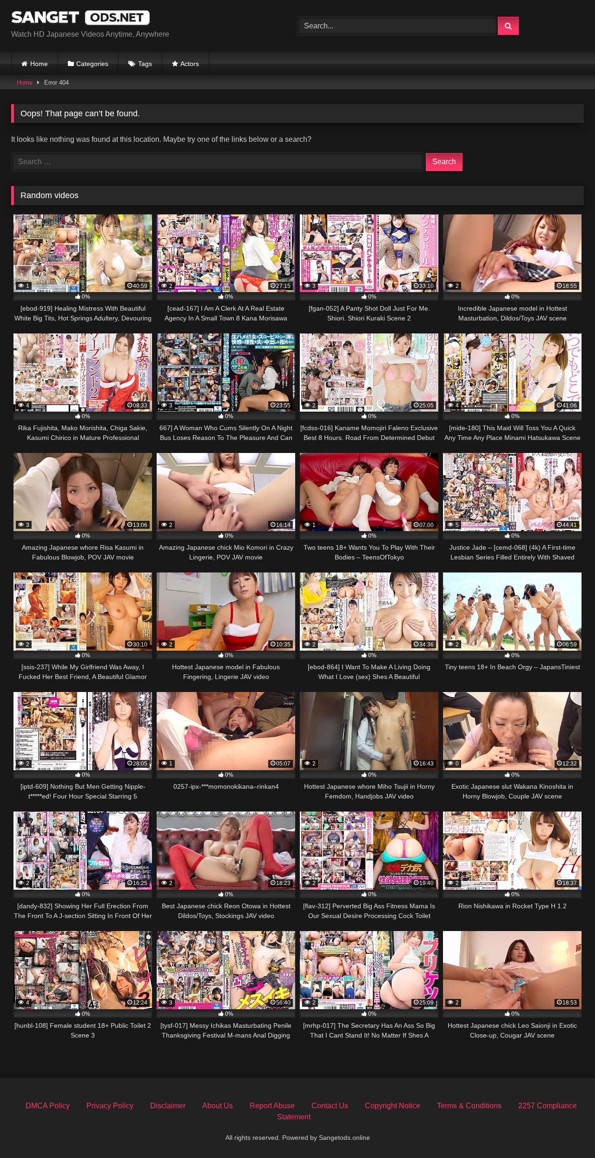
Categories (92, 63)
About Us (217, 1106)
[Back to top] (566, 1130)
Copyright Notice (392, 1106)
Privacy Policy (109, 1106)
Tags (145, 63)
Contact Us (329, 1106)
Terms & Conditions (469, 1106)
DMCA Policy (48, 1106)
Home (39, 63)
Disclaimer (167, 1106)
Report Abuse (272, 1106)
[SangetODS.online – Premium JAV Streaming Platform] (81, 18)
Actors (189, 63)
